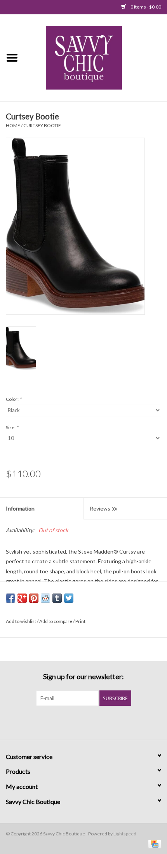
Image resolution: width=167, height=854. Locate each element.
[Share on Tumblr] (57, 598)
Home (13, 125)
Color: (13, 399)
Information (20, 508)
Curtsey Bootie (42, 125)
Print (80, 621)
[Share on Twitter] (68, 598)
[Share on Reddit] (45, 598)
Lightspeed (124, 834)
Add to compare (56, 621)
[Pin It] (33, 598)
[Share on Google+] (22, 598)
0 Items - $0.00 (145, 7)
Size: (12, 427)
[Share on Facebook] (10, 598)
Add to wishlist (21, 621)
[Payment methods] (153, 843)
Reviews (103, 508)
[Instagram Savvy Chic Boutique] (97, 722)
